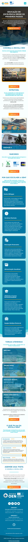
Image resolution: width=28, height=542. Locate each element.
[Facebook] (15, 503)
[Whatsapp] (9, 503)
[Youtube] (18, 503)
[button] (25, 3)
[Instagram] (12, 503)
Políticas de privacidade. (14, 540)
